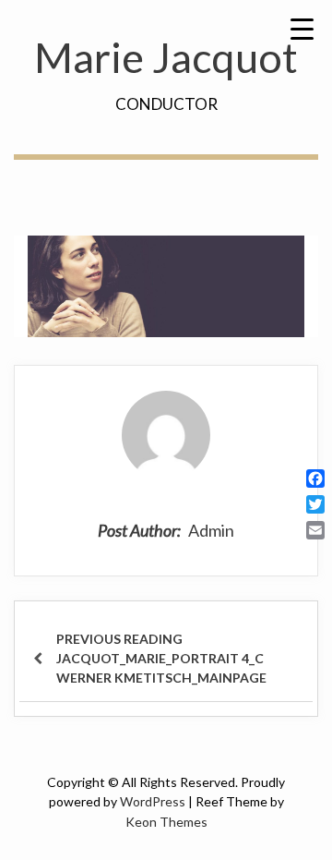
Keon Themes (166, 822)
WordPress (152, 801)
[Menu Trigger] (301, 28)
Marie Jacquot (166, 57)
